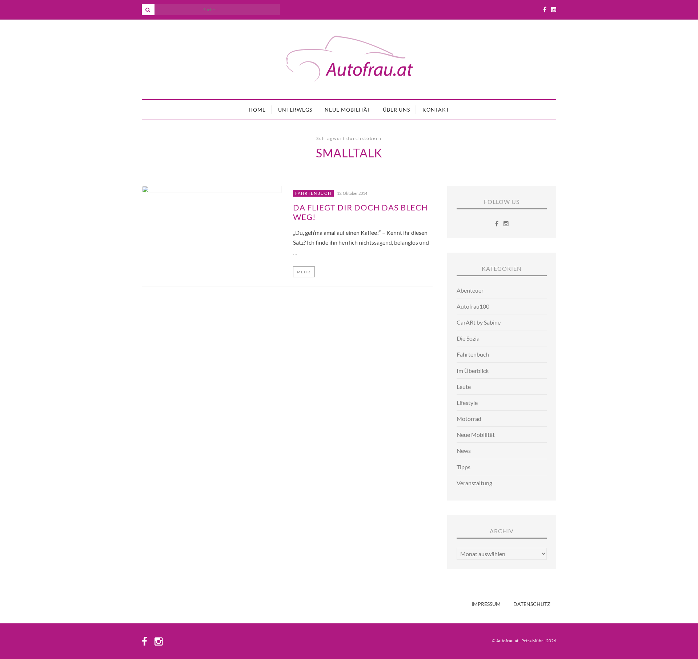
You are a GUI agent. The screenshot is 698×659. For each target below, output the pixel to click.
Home (257, 110)
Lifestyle (467, 402)
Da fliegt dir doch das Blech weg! (360, 212)
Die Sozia (468, 338)
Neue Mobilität (347, 110)
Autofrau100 (473, 306)
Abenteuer (470, 290)
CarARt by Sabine (479, 322)
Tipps (463, 466)
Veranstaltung (474, 482)
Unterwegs (295, 110)
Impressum (486, 604)
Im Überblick (473, 370)
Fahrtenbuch (313, 193)
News (464, 450)
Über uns (396, 110)
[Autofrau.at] (349, 59)
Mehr (304, 272)
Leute (464, 386)
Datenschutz (531, 604)
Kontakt (435, 110)
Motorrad (469, 418)
